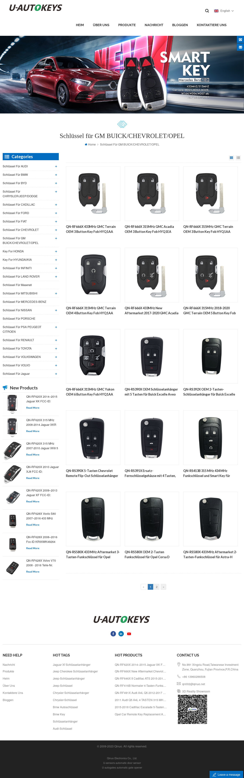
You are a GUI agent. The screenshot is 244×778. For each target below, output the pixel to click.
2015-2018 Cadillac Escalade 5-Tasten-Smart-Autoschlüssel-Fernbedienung (141, 707)
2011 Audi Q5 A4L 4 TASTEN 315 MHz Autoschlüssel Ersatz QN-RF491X (141, 700)
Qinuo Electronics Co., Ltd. (122, 758)
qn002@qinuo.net (193, 684)
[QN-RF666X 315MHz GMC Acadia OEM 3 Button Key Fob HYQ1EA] (152, 193)
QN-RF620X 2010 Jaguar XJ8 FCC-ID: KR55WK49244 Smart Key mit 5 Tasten (42, 469)
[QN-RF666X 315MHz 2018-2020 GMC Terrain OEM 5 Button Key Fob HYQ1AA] (210, 275)
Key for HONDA (13, 251)
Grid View (231, 158)
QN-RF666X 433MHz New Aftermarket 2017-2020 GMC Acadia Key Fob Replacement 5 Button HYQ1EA (151, 311)
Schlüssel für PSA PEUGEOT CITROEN (22, 329)
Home (92, 144)
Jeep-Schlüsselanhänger (69, 678)
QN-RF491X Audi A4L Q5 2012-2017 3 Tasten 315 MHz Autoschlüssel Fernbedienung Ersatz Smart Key (141, 693)
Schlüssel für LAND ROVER (21, 276)
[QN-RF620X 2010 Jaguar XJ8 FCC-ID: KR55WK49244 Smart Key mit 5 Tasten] (12, 474)
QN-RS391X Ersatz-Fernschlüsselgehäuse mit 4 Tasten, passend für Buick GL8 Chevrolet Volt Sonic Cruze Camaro (152, 473)
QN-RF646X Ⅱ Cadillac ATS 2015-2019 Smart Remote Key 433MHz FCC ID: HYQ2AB (141, 678)
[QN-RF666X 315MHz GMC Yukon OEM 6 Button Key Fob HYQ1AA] (93, 356)
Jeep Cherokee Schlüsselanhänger (75, 671)
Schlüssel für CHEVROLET (21, 230)
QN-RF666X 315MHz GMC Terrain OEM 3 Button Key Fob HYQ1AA (208, 229)
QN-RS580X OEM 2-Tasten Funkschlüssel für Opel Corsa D (147, 554)
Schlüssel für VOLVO (16, 365)
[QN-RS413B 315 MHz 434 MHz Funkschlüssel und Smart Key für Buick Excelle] (210, 437)
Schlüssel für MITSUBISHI (20, 293)
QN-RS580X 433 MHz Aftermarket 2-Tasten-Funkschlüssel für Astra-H (210, 554)
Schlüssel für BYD (15, 183)
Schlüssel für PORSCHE (19, 318)
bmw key (59, 714)
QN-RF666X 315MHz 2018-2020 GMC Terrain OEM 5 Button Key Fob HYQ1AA (209, 311)
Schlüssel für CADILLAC (19, 204)
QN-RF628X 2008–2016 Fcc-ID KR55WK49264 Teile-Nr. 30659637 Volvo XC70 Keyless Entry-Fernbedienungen (42, 539)
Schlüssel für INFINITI (17, 268)
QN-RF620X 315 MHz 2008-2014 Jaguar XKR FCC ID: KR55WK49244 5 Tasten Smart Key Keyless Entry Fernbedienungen (41, 422)
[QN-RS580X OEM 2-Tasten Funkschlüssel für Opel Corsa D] (152, 519)
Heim (80, 25)
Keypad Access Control (122, 772)
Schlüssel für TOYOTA (17, 348)
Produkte (127, 25)
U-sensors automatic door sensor (122, 763)
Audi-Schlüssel (62, 728)
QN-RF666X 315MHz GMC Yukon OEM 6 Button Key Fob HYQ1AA (90, 391)
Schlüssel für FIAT (15, 221)
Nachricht (154, 25)
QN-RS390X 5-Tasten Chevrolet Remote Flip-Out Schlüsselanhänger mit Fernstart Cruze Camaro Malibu (92, 473)
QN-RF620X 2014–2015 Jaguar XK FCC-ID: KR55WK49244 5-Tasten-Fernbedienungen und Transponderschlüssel (42, 399)
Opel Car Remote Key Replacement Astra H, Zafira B (141, 714)
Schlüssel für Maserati (17, 285)
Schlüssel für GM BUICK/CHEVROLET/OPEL (21, 240)
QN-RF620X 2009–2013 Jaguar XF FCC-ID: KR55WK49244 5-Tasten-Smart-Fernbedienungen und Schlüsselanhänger (42, 492)
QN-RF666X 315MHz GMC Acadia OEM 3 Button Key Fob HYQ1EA (149, 229)
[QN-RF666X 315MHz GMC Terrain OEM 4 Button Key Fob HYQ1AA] (93, 275)
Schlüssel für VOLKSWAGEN (22, 357)
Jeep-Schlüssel (63, 686)
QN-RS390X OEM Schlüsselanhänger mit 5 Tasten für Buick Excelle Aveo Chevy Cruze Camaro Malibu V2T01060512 (151, 392)
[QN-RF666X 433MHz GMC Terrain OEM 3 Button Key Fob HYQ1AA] (93, 193)
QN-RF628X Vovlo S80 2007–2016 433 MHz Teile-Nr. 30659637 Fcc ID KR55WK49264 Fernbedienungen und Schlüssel (41, 516)
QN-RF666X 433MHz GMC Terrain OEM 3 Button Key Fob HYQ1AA (91, 229)
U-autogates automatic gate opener (122, 767)
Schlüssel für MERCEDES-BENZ (24, 302)
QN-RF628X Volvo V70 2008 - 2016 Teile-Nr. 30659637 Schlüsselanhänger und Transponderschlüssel (41, 563)
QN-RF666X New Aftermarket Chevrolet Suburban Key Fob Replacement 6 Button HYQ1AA (141, 671)
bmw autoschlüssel (65, 707)
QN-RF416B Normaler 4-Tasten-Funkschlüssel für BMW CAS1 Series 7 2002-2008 (141, 686)
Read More (32, 407)
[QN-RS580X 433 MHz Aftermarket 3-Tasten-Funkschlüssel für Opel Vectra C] (93, 519)
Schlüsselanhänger (65, 721)
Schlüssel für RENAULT (18, 340)
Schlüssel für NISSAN (17, 310)
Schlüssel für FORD (16, 213)
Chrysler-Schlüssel (65, 700)
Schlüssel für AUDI (15, 166)
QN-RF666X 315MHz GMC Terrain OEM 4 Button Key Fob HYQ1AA (91, 310)
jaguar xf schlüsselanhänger (71, 665)
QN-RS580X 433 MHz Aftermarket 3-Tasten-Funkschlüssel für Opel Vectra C (93, 554)
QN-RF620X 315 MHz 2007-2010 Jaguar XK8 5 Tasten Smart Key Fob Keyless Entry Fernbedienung (42, 445)
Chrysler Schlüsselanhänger (71, 693)
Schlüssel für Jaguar (16, 374)
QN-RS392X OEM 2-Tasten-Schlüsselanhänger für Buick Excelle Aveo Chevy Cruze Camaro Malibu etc (209, 392)
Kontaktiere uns (211, 25)
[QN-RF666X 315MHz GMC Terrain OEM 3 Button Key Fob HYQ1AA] (210, 193)
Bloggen (180, 25)
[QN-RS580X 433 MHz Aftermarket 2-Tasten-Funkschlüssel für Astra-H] (210, 519)
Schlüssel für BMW (15, 175)
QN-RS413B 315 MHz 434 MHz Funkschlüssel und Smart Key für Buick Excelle (206, 473)
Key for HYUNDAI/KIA (17, 260)
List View (238, 158)
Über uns (101, 25)
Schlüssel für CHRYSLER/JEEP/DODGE (20, 193)
